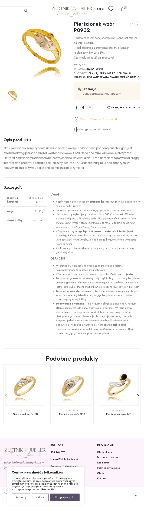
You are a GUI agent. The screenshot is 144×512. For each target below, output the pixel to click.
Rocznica (80, 77)
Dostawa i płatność (107, 457)
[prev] (132, 23)
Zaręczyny (133, 77)
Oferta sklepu (105, 452)
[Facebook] (136, 495)
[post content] (25, 386)
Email (90, 107)
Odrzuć (40, 497)
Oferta (100, 473)
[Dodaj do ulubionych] (39, 371)
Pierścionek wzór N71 (118, 414)
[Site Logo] (72, 11)
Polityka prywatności (108, 468)
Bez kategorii (95, 69)
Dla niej (93, 73)
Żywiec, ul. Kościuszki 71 (64, 466)
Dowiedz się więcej (28, 402)
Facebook (76, 107)
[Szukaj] (26, 11)
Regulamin (103, 462)
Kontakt (101, 478)
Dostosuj (21, 497)
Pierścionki (123, 73)
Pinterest (83, 107)
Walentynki (117, 77)
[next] (138, 23)
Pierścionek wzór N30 (72, 414)
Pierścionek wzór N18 (25, 414)
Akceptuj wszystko (65, 497)
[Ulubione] (113, 8)
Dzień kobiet (107, 73)
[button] (6, 395)
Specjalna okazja (98, 77)
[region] (45, 486)
